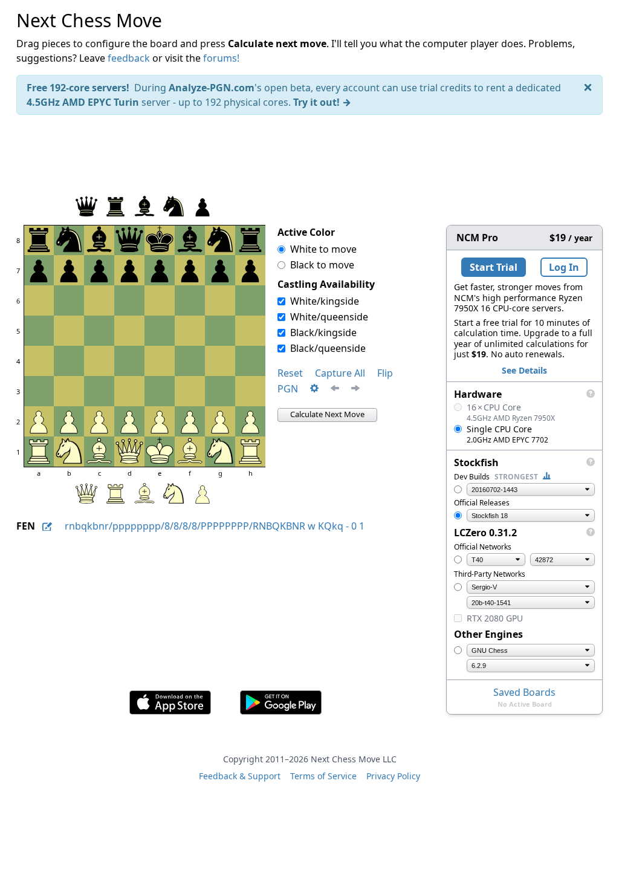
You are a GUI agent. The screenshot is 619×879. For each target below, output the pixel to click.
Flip (385, 373)
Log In (564, 267)
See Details (524, 370)
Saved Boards (524, 692)
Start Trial (493, 267)
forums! (221, 58)
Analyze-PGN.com (211, 87)
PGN (287, 389)
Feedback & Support (239, 776)
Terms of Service (323, 776)
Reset (290, 373)
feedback (129, 58)
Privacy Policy (393, 776)
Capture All (340, 373)
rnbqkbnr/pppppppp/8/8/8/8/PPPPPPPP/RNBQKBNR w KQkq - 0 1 (215, 526)
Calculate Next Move (327, 414)
